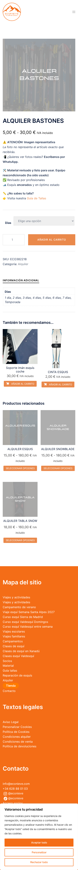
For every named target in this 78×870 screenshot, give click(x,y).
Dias (8, 223)
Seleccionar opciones (20, 468)
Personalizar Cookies (17, 727)
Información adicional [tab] (21, 280)
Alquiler (23, 264)
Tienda (11, 685)
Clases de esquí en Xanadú (21, 651)
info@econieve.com (16, 784)
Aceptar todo (39, 842)
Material (8, 665)
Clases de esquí (13, 646)
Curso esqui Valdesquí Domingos (25, 622)
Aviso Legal (11, 722)
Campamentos (13, 641)
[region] (39, 836)
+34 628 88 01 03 (15, 788)
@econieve (15, 793)
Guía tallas (10, 670)
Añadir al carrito (51, 239)
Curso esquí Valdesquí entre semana (28, 626)
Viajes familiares (14, 636)
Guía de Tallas (36, 198)
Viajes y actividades (16, 597)
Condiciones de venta (18, 741)
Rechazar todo (39, 862)
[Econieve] (12, 11)
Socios (7, 661)
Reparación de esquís (17, 675)
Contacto (9, 691)
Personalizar (39, 852)
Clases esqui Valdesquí (18, 656)
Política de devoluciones (19, 746)
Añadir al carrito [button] (22, 383)
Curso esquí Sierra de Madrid (23, 617)
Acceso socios (13, 803)
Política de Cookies (16, 732)
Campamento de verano (19, 607)
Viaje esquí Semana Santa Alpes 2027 (29, 612)
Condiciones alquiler (17, 736)
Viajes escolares (14, 631)
